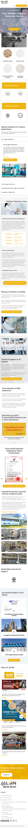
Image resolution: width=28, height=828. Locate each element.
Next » (21, 761)
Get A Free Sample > (21, 5)
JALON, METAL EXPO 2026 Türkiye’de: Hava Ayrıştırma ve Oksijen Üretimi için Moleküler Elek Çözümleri (13, 695)
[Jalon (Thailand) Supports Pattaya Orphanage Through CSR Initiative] (14, 741)
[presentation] (3, 429)
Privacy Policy (5, 820)
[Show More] (14, 435)
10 (18, 761)
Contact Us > (6, 774)
